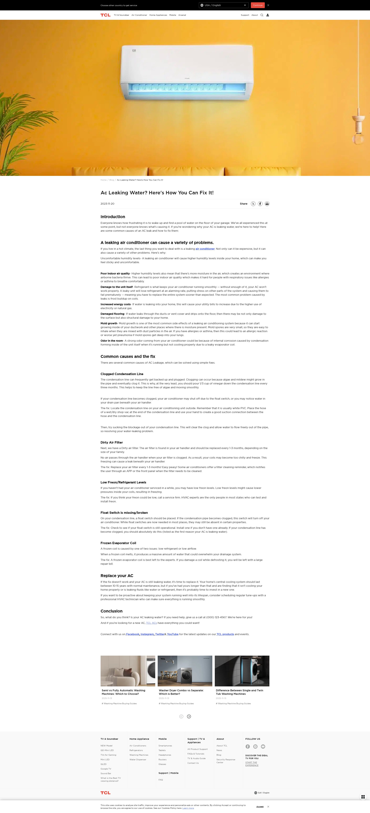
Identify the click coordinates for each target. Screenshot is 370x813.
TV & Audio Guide (196, 758)
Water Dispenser (138, 759)
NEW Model (106, 745)
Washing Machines (139, 755)
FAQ (161, 779)
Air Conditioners (138, 745)
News (219, 750)
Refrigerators (136, 750)
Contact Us (193, 763)
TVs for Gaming (108, 755)
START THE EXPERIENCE (251, 764)
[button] (189, 716)
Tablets (162, 750)
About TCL (222, 745)
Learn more (188, 808)
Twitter (159, 634)
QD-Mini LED (107, 750)
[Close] (268, 806)
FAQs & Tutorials (195, 753)
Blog (111, 180)
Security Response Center (226, 761)
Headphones (165, 755)
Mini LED (105, 759)
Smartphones (165, 745)
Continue (257, 5)
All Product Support (197, 749)
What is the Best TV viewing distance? (111, 779)
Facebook (132, 634)
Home (104, 180)
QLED (104, 764)
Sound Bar (106, 773)
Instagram (147, 634)
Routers (162, 759)
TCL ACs (151, 623)
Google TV (106, 768)
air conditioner (205, 248)
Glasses (162, 764)
